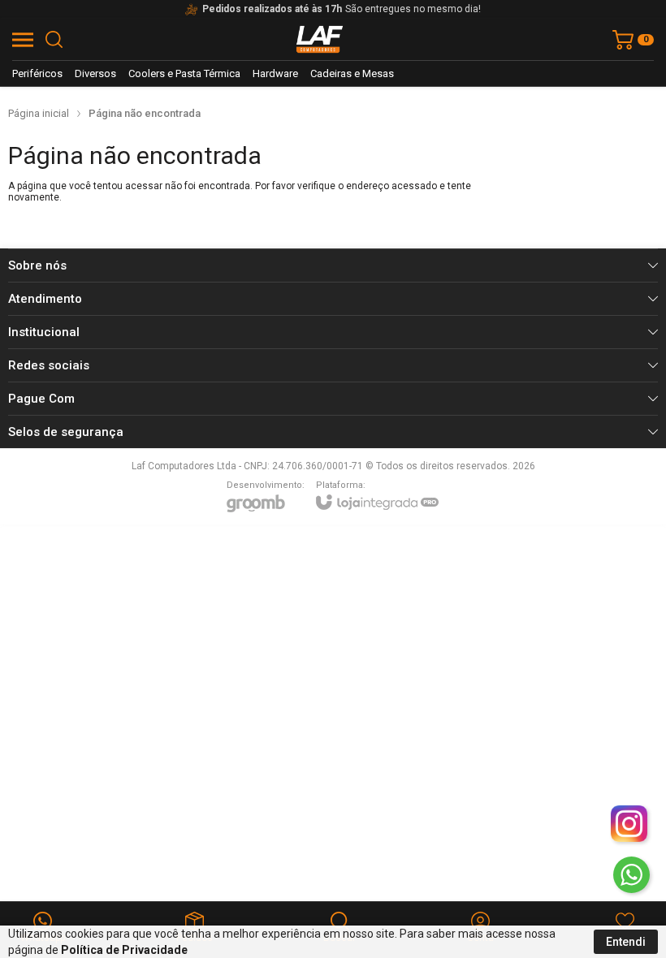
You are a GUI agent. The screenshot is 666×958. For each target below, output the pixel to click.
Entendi (626, 941)
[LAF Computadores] (320, 39)
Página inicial (38, 113)
